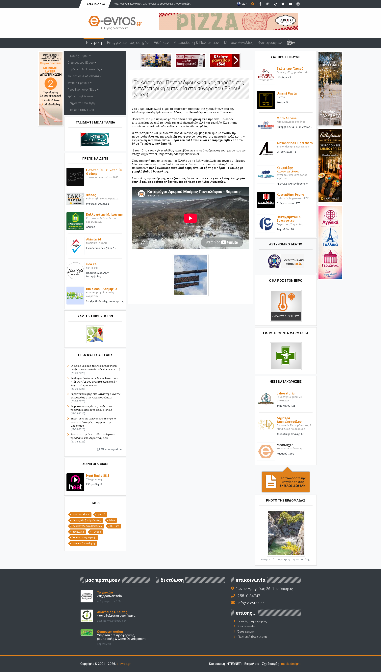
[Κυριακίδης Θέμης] (266, 200)
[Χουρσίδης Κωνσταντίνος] (266, 174)
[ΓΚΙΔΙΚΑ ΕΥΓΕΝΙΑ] (330, 242)
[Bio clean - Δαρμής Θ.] (75, 295)
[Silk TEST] (330, 165)
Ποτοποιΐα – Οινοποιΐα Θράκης (104, 172)
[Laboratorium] (266, 400)
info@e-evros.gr (251, 603)
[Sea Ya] (75, 271)
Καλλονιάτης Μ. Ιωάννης (104, 214)
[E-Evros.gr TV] (290, 42)
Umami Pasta (287, 93)
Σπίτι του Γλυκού (290, 69)
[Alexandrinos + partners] (266, 149)
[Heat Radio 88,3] (75, 482)
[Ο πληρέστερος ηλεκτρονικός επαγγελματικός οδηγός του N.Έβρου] (115, 22)
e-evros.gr (123, 664)
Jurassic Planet (81, 514)
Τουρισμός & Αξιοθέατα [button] (83, 76)
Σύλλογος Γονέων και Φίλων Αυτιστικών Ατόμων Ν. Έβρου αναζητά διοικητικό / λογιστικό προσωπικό (94, 382)
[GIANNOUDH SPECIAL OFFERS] (51, 88)
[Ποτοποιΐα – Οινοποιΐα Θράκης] (75, 177)
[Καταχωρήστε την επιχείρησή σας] (285, 479)
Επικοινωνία (246, 626)
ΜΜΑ (112, 520)
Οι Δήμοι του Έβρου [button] (80, 62)
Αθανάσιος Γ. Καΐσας (112, 612)
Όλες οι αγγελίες (111, 449)
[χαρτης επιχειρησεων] (95, 334)
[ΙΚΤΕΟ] (225, 60)
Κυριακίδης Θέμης (290, 194)
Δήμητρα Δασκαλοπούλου (289, 420)
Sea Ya (91, 264)
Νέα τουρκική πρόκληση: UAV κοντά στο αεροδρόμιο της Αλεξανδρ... (152, 3)
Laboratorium (287, 393)
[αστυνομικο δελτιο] (285, 261)
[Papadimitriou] (156, 60)
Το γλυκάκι (105, 592)
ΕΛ (243, 3)
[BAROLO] (228, 21)
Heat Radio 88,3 (97, 476)
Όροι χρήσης (246, 631)
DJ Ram (114, 526)
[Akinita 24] (75, 246)
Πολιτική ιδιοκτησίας (252, 636)
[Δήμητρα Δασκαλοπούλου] (266, 424)
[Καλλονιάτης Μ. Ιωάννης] (75, 221)
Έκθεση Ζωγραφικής (84, 537)
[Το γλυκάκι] (87, 596)
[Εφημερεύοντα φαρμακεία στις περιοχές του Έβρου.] (286, 356)
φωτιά (101, 514)
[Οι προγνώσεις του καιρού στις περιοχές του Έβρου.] (286, 305)
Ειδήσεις (161, 42)
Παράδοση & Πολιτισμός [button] (83, 69)
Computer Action (110, 632)
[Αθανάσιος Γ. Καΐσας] (87, 615)
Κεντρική (94, 42)
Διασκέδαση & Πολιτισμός (196, 42)
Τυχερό (96, 531)
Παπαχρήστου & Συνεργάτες (289, 218)
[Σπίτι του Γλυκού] (266, 75)
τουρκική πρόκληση (84, 543)
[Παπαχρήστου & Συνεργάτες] (266, 223)
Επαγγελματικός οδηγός (128, 42)
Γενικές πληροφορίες (252, 621)
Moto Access (287, 118)
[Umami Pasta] (266, 100)
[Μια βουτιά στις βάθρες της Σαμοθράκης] (286, 533)
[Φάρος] (75, 199)
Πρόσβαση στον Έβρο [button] (81, 89)
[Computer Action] (87, 632)
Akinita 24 (93, 239)
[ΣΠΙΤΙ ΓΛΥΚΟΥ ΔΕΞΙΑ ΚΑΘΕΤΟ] (330, 88)
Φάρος (91, 195)
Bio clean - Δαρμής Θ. (101, 289)
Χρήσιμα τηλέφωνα (80, 96)
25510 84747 (249, 596)
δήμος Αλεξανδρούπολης (87, 520)
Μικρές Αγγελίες (238, 42)
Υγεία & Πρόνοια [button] (78, 83)
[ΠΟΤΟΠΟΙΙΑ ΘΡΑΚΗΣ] (190, 60)
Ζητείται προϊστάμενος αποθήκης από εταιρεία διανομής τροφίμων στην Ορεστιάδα (93, 422)
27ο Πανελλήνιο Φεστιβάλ (87, 526)
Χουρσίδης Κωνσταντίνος (288, 169)
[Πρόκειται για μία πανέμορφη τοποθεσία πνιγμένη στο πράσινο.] (190, 275)
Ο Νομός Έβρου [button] (77, 56)
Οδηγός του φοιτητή (81, 103)
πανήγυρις (78, 531)
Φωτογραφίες (270, 42)
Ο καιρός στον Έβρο (80, 110)
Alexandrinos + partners (295, 143)
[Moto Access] (266, 125)
